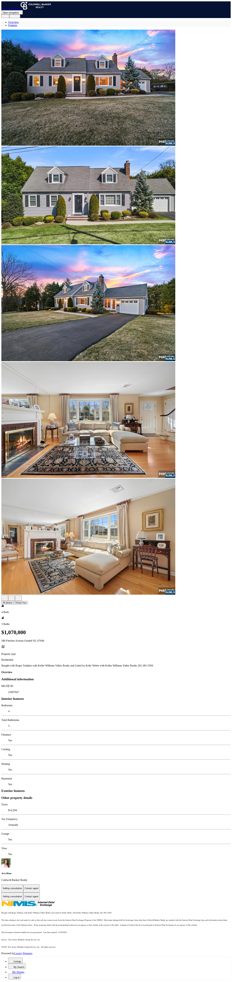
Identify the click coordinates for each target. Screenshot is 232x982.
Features (12, 25)
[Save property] (11, 598)
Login (5, 16)
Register (15, 16)
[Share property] (18, 598)
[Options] (4, 598)
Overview (13, 22)
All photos (8, 602)
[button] (116, 88)
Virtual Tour (20, 602)
